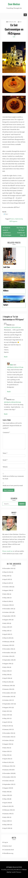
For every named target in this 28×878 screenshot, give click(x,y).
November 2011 (8, 777)
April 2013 (7, 722)
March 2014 (7, 682)
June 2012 (7, 751)
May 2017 (6, 576)
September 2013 (9, 704)
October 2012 (8, 740)
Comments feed (9, 849)
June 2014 (7, 671)
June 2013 (7, 715)
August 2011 (7, 788)
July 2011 (6, 791)
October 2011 (8, 780)
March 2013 (7, 726)
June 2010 (7, 821)
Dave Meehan (14, 4)
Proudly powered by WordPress (11, 869)
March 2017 (7, 583)
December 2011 (8, 773)
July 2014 (6, 667)
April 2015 (7, 634)
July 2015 (6, 623)
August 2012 (7, 744)
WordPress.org (8, 853)
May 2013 (7, 718)
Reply (6, 356)
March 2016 (7, 601)
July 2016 (6, 594)
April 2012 (7, 759)
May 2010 (7, 824)
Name (5, 453)
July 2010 (6, 817)
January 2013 (8, 729)
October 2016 (8, 587)
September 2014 (9, 660)
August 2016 (7, 590)
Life (14, 37)
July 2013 (6, 711)
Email (5, 460)
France (12, 219)
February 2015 (8, 641)
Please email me (7, 551)
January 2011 (8, 813)
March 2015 (7, 638)
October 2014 (8, 656)
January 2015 (8, 645)
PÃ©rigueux (13, 221)
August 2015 (7, 619)
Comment (6, 432)
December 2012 (8, 733)
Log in (6, 842)
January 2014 (8, 689)
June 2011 (6, 795)
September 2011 (8, 784)
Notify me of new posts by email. (13, 485)
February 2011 (8, 810)
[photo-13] (14, 72)
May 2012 (7, 755)
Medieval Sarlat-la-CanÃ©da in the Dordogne (7, 231)
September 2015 (9, 616)
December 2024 (9, 568)
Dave (20, 22)
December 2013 (8, 693)
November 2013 (8, 696)
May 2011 (6, 799)
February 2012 (8, 766)
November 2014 (8, 652)
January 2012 (8, 769)
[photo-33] (14, 112)
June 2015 (7, 627)
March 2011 (7, 806)
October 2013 (8, 700)
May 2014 (7, 674)
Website (5, 467)
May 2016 (7, 597)
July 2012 (6, 748)
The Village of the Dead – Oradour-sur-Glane (20, 231)
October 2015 (8, 612)
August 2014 (7, 663)
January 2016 (8, 605)
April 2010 (7, 828)
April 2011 (7, 802)
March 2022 (7, 572)
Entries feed (7, 846)
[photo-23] (14, 92)
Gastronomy (19, 219)
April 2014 (7, 678)
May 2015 (6, 630)
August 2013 (7, 707)
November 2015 (8, 608)
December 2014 (8, 649)
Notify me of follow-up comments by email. (13, 477)
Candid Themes (16, 872)
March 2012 (7, 762)
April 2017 (7, 579)
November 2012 (8, 737)
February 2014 (8, 685)
